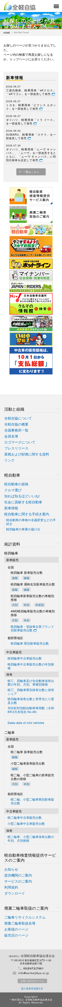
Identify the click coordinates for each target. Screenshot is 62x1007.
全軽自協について (18, 418)
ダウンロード (14, 893)
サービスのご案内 (18, 881)
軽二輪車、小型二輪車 (31, 838)
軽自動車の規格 (16, 484)
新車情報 (11, 508)
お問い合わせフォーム (32, 980)
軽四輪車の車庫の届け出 (23, 529)
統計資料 (12, 544)
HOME (6, 32)
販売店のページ (16, 935)
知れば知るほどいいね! (22, 496)
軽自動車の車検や (31, 521)
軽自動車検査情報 (30, 857)
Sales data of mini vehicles (26, 723)
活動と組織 (14, 409)
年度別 (39, 605)
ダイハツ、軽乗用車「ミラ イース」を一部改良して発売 (31, 121)
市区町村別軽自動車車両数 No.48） (31, 710)
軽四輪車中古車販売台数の (31, 666)
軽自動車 (12, 475)
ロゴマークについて (19, 442)
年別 (26, 605)
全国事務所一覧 (16, 430)
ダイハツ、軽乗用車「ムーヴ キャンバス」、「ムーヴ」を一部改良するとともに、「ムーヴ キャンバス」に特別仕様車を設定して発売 (31, 155)
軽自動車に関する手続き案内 (26, 514)
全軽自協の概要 (16, 424)
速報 (15, 578)
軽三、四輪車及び (31, 682)
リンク (9, 460)
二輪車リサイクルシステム (25, 917)
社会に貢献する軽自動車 (23, 502)
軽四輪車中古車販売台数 (25, 658)
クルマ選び (13, 490)
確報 (26, 578)
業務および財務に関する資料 (26, 454)
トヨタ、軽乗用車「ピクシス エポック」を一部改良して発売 (31, 107)
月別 (15, 605)
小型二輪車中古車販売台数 (26, 824)
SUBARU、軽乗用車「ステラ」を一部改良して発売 (31, 136)
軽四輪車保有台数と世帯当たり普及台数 (31, 700)
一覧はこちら (31, 171)
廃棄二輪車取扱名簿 (19, 923)
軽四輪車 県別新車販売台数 (30, 643)
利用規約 (11, 887)
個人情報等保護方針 (32, 988)
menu (56, 6)
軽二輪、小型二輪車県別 (32, 801)
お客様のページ (16, 929)
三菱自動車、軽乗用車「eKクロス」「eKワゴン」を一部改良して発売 (31, 92)
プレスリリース (16, 448)
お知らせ (11, 869)
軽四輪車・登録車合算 (32, 628)
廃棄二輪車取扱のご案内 (26, 908)
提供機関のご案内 (18, 875)
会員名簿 (11, 436)
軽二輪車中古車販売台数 (25, 818)
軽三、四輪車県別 (31, 691)
